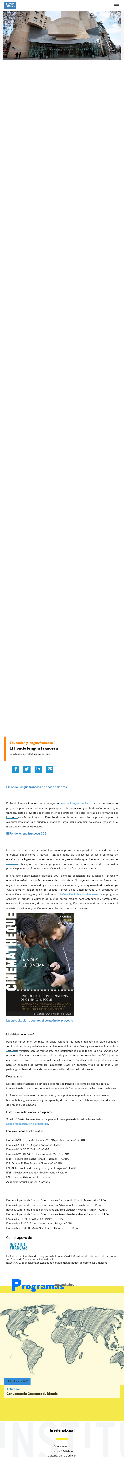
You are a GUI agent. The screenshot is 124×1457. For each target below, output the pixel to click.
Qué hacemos (62, 1446)
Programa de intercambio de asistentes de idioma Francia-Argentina (58, 1400)
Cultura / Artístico (62, 1451)
